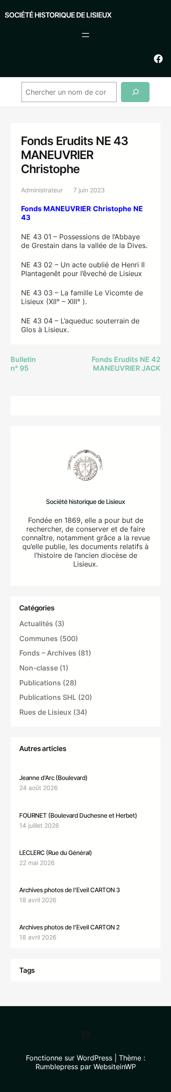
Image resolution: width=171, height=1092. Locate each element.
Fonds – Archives (47, 653)
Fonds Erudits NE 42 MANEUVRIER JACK (126, 363)
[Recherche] (135, 92)
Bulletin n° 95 (23, 363)
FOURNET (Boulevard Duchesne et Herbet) (78, 815)
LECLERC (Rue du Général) (55, 852)
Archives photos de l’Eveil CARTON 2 (69, 927)
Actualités (36, 623)
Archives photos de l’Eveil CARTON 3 (69, 889)
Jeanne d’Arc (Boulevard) (53, 777)
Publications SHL (47, 697)
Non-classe (38, 667)
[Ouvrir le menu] (85, 35)
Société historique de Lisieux (58, 15)
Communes (38, 638)
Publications (40, 682)
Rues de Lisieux (45, 712)
